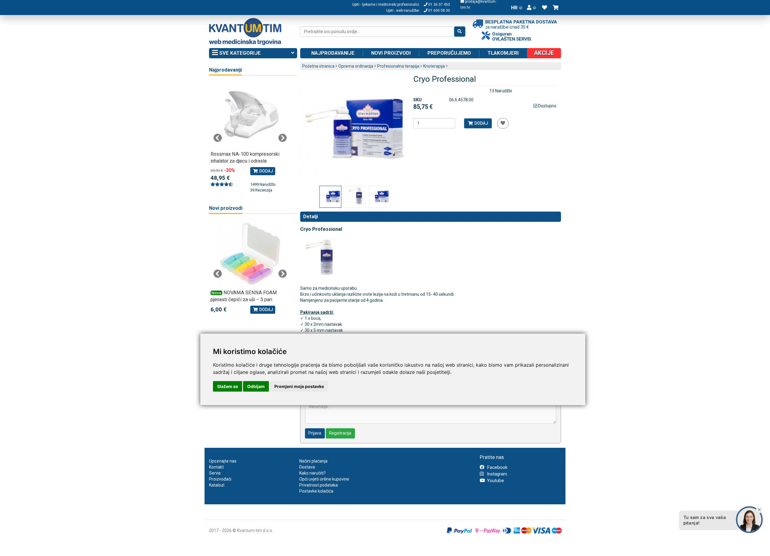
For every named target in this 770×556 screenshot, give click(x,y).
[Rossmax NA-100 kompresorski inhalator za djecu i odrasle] (250, 115)
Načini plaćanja (313, 461)
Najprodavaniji (225, 70)
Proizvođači (220, 479)
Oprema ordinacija (355, 66)
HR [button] (514, 8)
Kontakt (216, 467)
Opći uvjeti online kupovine (324, 479)
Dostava (307, 467)
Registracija (340, 433)
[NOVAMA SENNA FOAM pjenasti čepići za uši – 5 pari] (250, 254)
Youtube (495, 480)
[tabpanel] (250, 138)
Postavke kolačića (316, 491)
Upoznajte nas (222, 461)
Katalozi (216, 485)
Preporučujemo (449, 53)
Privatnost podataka (318, 485)
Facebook (496, 467)
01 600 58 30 (438, 10)
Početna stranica (318, 66)
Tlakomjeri (503, 53)
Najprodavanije (333, 53)
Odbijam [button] (256, 386)
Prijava (314, 433)
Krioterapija (434, 66)
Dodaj (480, 123)
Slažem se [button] (227, 386)
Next (282, 138)
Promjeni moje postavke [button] (299, 386)
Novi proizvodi (391, 53)
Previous (218, 138)
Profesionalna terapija (398, 66)
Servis (215, 473)
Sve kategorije (239, 53)
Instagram (496, 474)
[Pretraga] (459, 31)
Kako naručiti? (312, 473)
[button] (531, 8)
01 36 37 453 (438, 4)
